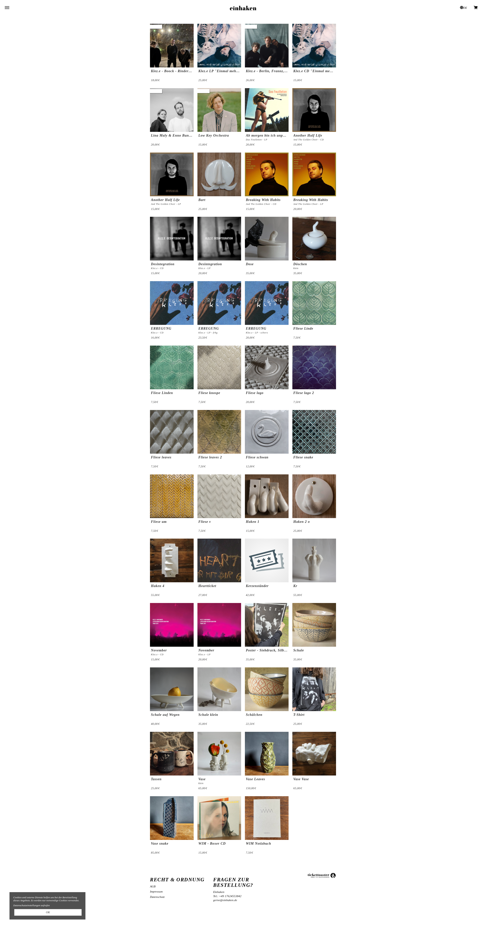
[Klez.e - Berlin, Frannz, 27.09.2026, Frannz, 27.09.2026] (267, 45)
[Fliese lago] (267, 367)
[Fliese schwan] (267, 432)
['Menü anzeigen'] (7, 7)
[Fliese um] (172, 496)
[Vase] (219, 753)
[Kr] (314, 560)
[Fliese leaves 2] (219, 432)
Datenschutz (157, 896)
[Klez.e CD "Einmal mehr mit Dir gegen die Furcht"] (314, 45)
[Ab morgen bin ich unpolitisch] (267, 110)
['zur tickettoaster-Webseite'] (322, 875)
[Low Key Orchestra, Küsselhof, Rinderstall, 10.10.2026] (219, 110)
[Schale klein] (219, 689)
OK (48, 912)
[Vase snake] (172, 818)
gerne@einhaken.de (225, 900)
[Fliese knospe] (219, 367)
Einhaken (243, 7)
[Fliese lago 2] (314, 367)
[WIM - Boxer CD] (219, 818)
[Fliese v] (219, 496)
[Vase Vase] (314, 753)
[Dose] (267, 238)
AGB (152, 886)
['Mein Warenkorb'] (475, 7)
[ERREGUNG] (219, 303)
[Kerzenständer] (267, 560)
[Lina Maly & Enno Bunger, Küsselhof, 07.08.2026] (172, 110)
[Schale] (314, 625)
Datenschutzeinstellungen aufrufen (31, 905)
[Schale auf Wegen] (172, 689)
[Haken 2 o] (314, 496)
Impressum (156, 891)
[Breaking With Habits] (314, 174)
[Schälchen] (267, 689)
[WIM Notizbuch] (267, 818)
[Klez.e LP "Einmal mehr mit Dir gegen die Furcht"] (219, 45)
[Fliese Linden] (172, 367)
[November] (219, 625)
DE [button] (465, 7)
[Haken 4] (172, 560)
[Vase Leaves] (267, 753)
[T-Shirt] (314, 689)
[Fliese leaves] (172, 432)
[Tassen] (172, 753)
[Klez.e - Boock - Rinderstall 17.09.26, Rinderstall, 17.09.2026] (172, 45)
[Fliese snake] (314, 432)
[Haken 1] (267, 496)
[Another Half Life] (314, 110)
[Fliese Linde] (314, 303)
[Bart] (219, 174)
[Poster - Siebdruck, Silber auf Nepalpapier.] (267, 625)
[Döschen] (314, 238)
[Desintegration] (219, 238)
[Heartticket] (219, 560)
